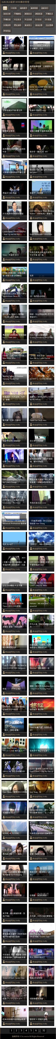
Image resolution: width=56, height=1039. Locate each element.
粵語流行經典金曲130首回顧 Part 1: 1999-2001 (14, 336)
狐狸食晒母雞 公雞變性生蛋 (41, 67)
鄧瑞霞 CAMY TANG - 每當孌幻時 (14, 47)
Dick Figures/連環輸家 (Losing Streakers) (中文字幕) (42, 336)
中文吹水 (17, 20)
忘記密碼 (49, 25)
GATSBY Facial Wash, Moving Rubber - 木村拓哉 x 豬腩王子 (42, 212)
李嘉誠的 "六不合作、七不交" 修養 (14, 398)
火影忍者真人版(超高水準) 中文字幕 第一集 (41, 253)
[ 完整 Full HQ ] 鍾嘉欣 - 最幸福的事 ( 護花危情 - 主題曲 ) (14, 563)
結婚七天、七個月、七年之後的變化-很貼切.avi (41, 646)
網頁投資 (38, 14)
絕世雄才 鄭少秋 (37, 709)
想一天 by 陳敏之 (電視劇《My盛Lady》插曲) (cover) (14, 315)
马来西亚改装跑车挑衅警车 (41, 833)
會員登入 (28, 25)
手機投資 (7, 20)
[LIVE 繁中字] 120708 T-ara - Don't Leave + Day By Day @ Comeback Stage (42, 770)
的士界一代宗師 (36, 441)
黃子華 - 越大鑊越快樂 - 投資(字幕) (14, 914)
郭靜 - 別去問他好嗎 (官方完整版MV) (42, 315)
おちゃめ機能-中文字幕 (12, 585)
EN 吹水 (38, 20)
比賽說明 (7, 25)
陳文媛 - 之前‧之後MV (12, 420)
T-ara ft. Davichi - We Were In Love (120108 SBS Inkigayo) (14, 666)
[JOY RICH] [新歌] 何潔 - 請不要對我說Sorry (41, 563)
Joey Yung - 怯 (35, 792)
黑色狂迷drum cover (38, 503)
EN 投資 (48, 20)
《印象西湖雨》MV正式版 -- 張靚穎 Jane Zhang (42, 522)
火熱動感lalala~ (9, 813)
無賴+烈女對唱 (36, 978)
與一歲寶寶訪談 (9, 647)
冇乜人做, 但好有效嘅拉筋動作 (42, 625)
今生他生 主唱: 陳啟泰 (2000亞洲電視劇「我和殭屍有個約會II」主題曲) (14, 956)
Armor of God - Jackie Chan (14, 978)
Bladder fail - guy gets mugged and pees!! (42, 171)
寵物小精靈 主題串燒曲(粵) (41, 131)
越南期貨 (34, 8)
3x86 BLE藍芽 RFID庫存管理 (15, 2)
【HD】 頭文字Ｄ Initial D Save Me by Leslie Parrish (42, 356)
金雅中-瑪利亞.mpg (38, 110)
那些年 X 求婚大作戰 (38, 1019)
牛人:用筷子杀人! (37, 957)
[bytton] (5, 8)
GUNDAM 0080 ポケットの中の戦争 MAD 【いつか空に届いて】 (42, 811)
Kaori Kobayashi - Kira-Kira (41, 234)
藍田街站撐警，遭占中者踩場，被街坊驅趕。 (41, 460)
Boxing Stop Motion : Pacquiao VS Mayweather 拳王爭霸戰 (15, 88)
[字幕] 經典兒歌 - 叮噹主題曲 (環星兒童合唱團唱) (14, 274)
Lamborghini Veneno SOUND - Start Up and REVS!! (14, 232)
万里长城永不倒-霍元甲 (12, 110)
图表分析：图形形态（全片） (40, 873)
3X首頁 (14, 8)
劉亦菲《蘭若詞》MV (39, 152)
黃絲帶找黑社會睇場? (12, 441)
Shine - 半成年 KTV (11, 255)
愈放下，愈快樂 (36, 193)
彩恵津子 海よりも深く (39, 751)
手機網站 (17, 14)
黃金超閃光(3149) (12, 53)
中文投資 (28, 20)
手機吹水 (49, 14)
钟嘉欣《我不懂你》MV (13, 69)
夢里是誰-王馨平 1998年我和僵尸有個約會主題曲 (15, 935)
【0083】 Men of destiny (40, 544)
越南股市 (23, 8)
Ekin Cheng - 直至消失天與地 (15, 792)
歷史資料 (17, 25)
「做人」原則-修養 (10, 730)
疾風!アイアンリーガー (12, 999)
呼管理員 (7, 31)
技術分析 (7, 14)
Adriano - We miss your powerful (39, 604)
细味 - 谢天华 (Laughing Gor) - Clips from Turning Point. (42, 687)
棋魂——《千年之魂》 (12, 689)
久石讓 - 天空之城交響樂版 (41, 916)
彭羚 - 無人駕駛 (9, 461)
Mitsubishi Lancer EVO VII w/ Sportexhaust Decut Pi (15, 294)
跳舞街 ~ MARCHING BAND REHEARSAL (42, 398)
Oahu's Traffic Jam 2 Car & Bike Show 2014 (13, 356)
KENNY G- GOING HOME (41, 379)
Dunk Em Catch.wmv (38, 420)
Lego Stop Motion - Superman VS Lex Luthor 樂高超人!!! (14, 749)
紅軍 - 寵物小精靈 (37, 854)
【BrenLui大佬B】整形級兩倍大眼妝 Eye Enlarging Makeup (14, 873)
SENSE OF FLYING (11, 833)
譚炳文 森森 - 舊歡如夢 (12, 627)
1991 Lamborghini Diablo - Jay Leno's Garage (13, 480)
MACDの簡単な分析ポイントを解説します (41, 47)
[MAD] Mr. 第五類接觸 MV (14, 771)
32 (43, 1030)
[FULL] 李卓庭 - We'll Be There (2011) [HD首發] (13, 604)
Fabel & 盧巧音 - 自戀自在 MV (41, 728)
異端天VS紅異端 (9, 193)
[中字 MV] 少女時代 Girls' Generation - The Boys (13, 501)
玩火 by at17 (8, 544)
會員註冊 (38, 25)
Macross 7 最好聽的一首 (39, 668)
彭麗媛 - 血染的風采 (38, 895)
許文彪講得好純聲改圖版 (13, 214)
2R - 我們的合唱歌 (37, 296)
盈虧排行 (44, 8)
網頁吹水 (28, 14)
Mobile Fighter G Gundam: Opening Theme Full (13, 377)
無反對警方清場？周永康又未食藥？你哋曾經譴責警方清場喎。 (41, 481)
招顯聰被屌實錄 (36, 999)
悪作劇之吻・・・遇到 (12, 854)
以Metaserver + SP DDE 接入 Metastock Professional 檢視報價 (15, 522)
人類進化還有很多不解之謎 (14, 172)
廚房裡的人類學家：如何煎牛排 (14, 150)
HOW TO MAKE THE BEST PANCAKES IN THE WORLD (41, 88)
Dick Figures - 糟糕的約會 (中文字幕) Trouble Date (40, 935)
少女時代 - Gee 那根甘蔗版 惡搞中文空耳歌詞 (14, 708)
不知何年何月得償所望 (12, 895)
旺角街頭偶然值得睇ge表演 (14, 1019)
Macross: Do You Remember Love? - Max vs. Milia (41, 584)
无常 (32, 276)
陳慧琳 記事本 (9, 131)
